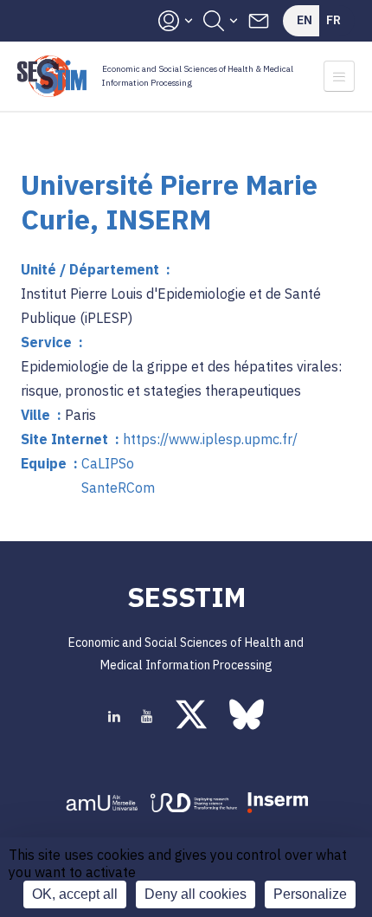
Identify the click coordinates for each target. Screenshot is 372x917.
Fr (333, 20)
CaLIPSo (107, 463)
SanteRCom (118, 487)
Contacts (258, 20)
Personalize (310, 894)
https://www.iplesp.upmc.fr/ (210, 439)
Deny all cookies (195, 894)
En (304, 20)
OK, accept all (75, 894)
